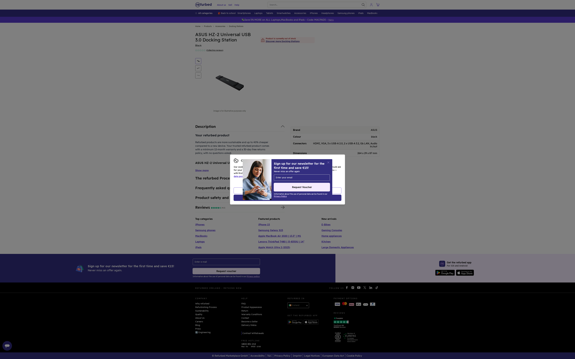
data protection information (248, 176)
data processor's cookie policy (303, 176)
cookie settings (297, 173)
